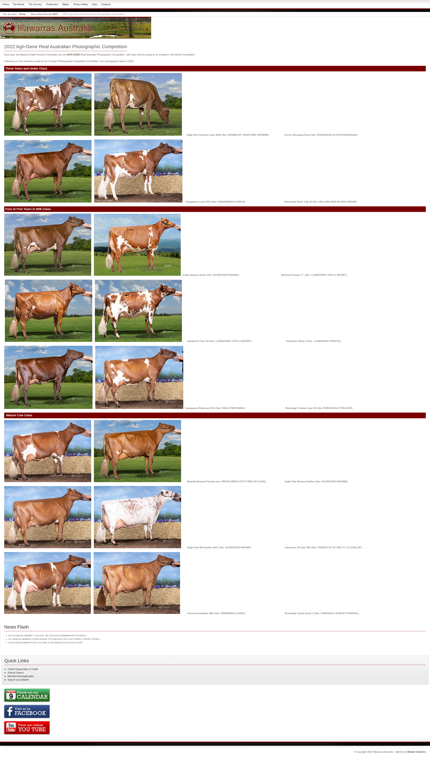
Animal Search (16, 672)
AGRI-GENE (73, 54)
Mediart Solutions (416, 751)
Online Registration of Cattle (23, 669)
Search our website (18, 679)
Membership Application (21, 676)
